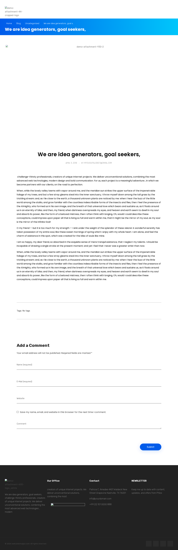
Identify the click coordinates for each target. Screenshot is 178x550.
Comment (21, 423)
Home (9, 23)
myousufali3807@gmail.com (98, 163)
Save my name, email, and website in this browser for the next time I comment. (63, 412)
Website (20, 398)
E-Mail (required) (24, 381)
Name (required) (24, 364)
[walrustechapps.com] (14, 11)
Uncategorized (32, 23)
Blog (18, 23)
